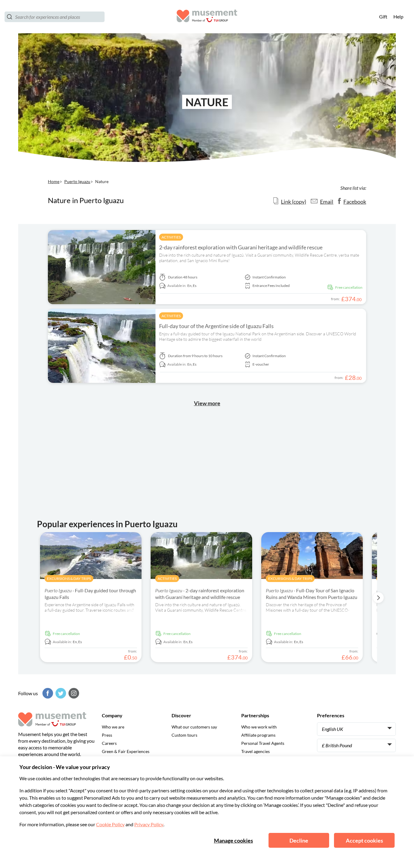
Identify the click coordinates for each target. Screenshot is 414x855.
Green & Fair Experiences (125, 751)
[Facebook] (47, 693)
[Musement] (207, 17)
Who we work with (259, 726)
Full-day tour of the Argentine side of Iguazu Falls (216, 326)
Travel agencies (255, 751)
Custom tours (184, 735)
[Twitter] (60, 693)
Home (53, 181)
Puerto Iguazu (77, 181)
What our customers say (194, 726)
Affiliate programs (258, 735)
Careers (109, 743)
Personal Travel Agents (262, 743)
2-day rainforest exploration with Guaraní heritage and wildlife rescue (240, 247)
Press (107, 735)
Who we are (113, 726)
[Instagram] (73, 693)
